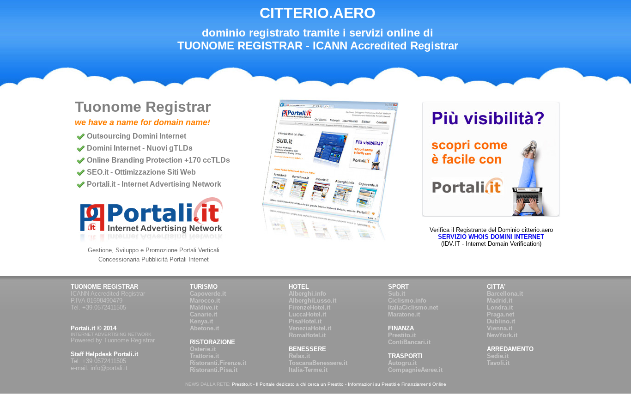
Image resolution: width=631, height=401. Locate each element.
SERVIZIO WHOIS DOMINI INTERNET (491, 236)
